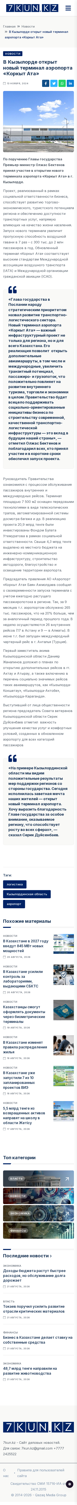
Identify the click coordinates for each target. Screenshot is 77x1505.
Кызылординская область (27, 894)
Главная (9, 26)
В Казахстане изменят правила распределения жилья (25, 1047)
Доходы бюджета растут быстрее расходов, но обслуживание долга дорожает (34, 1276)
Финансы (10, 1332)
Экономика (12, 1265)
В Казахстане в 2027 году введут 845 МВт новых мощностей (25, 946)
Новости (28, 26)
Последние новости (26, 1255)
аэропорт (14, 904)
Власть (9, 1301)
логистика (15, 884)
